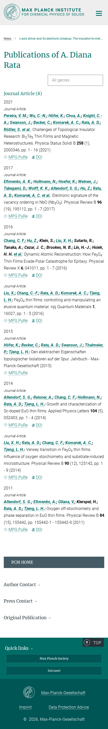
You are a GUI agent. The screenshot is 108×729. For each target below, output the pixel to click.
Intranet (54, 670)
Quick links (17, 648)
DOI (39, 157)
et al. (26, 129)
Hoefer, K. (67, 181)
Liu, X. (9, 293)
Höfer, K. (56, 115)
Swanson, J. (20, 122)
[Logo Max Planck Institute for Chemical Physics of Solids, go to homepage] (44, 12)
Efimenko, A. (44, 501)
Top (97, 642)
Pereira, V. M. (15, 115)
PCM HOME (22, 562)
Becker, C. (42, 122)
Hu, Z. (85, 188)
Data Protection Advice (69, 707)
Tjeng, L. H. (19, 351)
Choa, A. (73, 115)
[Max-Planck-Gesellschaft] (32, 693)
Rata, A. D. (91, 122)
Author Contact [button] (20, 584)
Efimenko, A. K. (17, 181)
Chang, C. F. (14, 240)
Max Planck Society (54, 658)
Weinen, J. (87, 181)
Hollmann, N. (45, 181)
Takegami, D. (15, 188)
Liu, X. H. (64, 240)
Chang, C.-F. (27, 293)
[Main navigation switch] (99, 13)
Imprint (25, 707)
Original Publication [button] (25, 617)
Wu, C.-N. (37, 115)
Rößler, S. (12, 129)
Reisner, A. (42, 397)
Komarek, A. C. (66, 122)
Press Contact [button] (19, 601)
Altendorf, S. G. (64, 188)
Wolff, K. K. (38, 188)
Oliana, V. (66, 501)
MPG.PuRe (18, 157)
